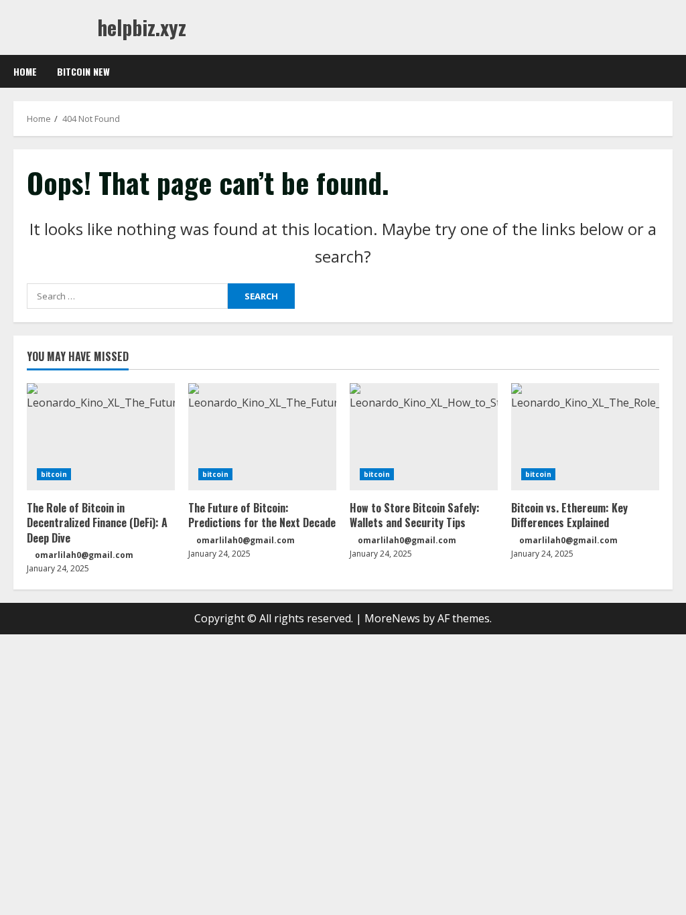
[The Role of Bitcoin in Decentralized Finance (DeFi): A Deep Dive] (101, 436)
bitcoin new (83, 71)
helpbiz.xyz (141, 27)
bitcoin (54, 474)
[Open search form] (669, 71)
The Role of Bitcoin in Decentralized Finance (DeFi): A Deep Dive (97, 523)
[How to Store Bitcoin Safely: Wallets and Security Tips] (424, 436)
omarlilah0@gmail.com (84, 555)
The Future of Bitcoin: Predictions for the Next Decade (262, 515)
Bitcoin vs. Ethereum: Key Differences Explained (569, 515)
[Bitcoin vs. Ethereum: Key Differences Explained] (585, 436)
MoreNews (392, 618)
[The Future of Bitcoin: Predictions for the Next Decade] (262, 436)
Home (25, 71)
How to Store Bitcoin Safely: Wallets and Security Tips (415, 515)
